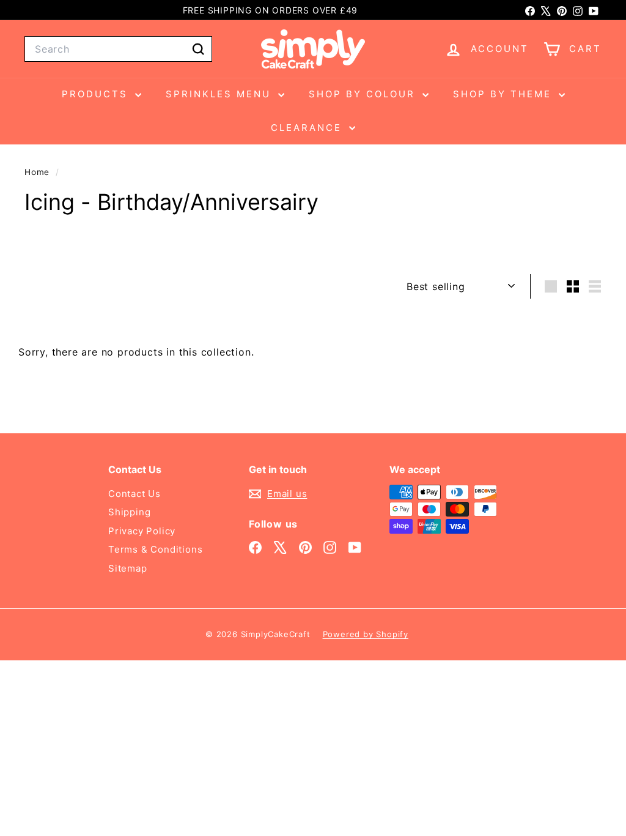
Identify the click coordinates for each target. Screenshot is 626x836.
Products (97, 94)
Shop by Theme (504, 94)
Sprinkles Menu (220, 94)
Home (38, 172)
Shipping (129, 512)
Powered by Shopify (365, 634)
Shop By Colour (364, 94)
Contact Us (134, 493)
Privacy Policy (141, 531)
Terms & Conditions (155, 549)
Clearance (308, 127)
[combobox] (118, 49)
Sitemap (127, 568)
